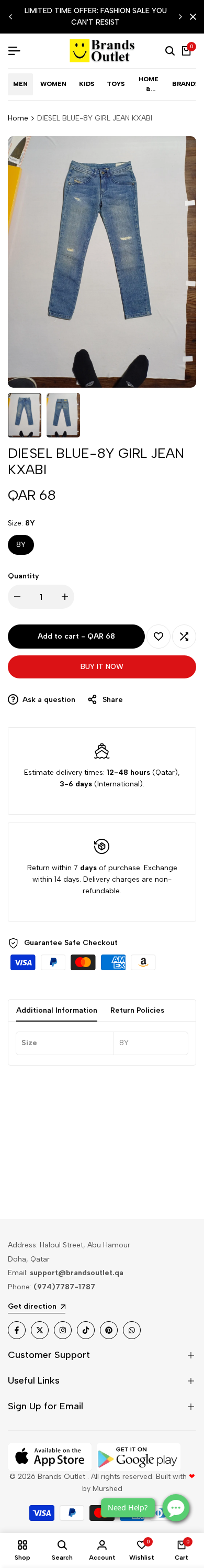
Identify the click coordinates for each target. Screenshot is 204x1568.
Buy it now (102, 666)
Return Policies (137, 1010)
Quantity (23, 576)
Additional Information (56, 1010)
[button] (158, 636)
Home (18, 118)
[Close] (191, 17)
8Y (21, 544)
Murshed (107, 1488)
